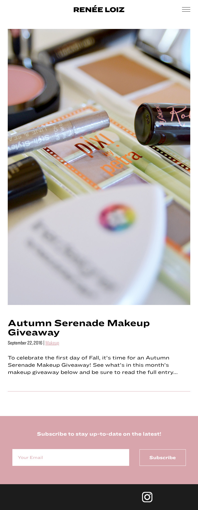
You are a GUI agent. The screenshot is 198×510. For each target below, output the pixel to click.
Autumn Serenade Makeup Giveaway (79, 327)
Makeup (52, 343)
